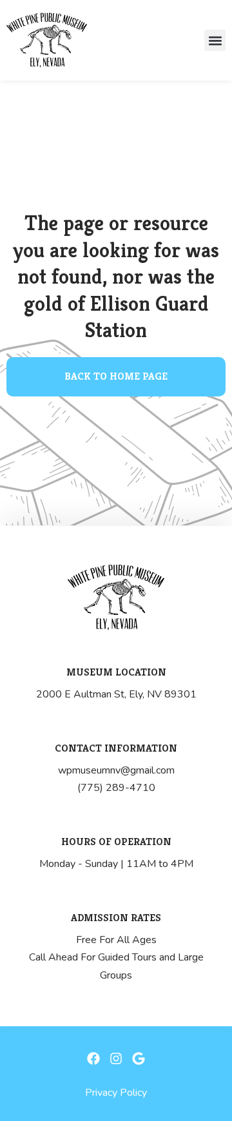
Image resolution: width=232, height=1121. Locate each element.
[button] (215, 40)
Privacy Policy (116, 1093)
